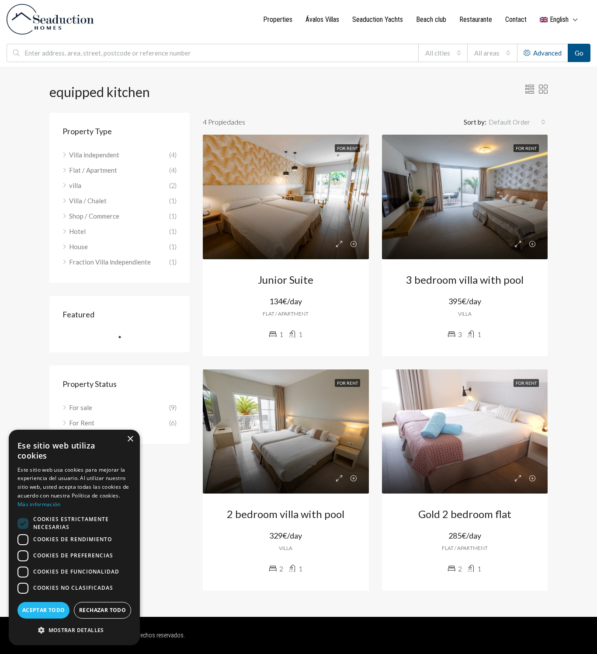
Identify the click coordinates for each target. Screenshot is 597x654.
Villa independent (94, 155)
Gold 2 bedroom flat (464, 514)
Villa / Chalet (88, 201)
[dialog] (74, 537)
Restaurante (475, 19)
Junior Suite (285, 279)
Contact (516, 19)
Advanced (547, 53)
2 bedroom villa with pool (285, 514)
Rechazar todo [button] (102, 610)
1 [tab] (124, 337)
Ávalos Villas (322, 19)
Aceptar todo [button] (43, 610)
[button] (74, 630)
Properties (277, 19)
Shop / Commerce (94, 216)
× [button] (130, 439)
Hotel (77, 231)
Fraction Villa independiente (110, 262)
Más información (39, 504)
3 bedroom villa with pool (465, 279)
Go (579, 53)
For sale (80, 407)
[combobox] (443, 53)
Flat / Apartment (93, 170)
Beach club (431, 19)
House (78, 246)
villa (75, 185)
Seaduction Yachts (377, 19)
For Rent (81, 423)
